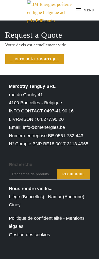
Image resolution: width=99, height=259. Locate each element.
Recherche (20, 164)
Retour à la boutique (37, 59)
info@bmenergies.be (44, 127)
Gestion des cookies (29, 234)
